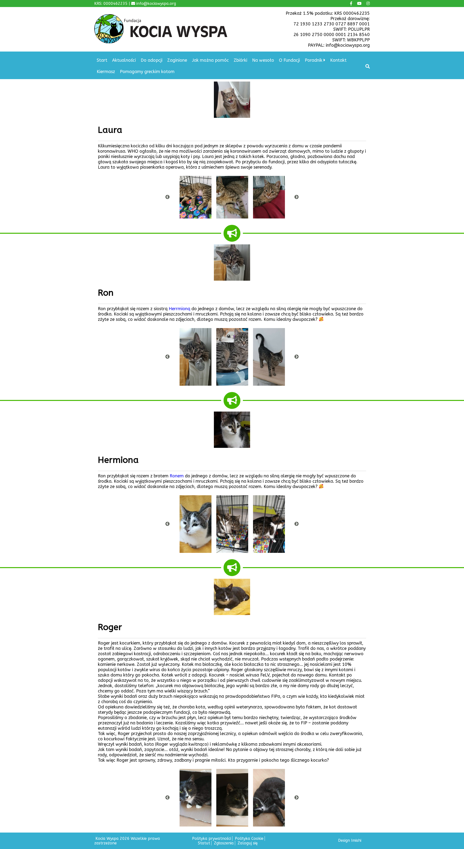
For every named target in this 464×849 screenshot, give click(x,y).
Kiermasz (106, 71)
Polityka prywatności (211, 838)
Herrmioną (179, 308)
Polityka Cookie (249, 838)
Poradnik (313, 60)
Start (102, 60)
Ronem (177, 476)
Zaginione (177, 60)
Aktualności (124, 60)
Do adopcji (151, 60)
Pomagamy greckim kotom (147, 71)
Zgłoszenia (224, 843)
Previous (167, 197)
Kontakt (338, 60)
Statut (204, 843)
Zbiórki (240, 60)
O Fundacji (289, 60)
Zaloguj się (248, 843)
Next (296, 197)
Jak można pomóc (210, 60)
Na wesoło (263, 60)
